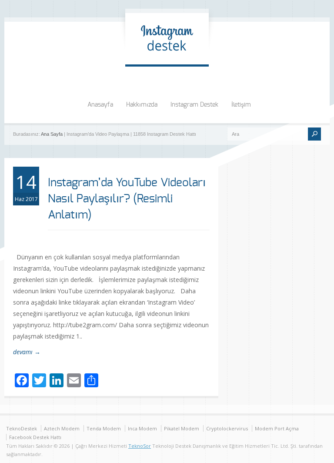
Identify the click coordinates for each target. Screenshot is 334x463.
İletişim (241, 105)
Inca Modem (142, 428)
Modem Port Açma (277, 428)
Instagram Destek (194, 105)
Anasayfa (100, 105)
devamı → (26, 352)
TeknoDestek (21, 428)
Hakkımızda (141, 105)
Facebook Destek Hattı (35, 437)
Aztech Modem (62, 428)
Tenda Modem (104, 428)
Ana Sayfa (52, 134)
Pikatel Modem (181, 428)
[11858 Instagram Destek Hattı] (167, 55)
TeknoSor (139, 446)
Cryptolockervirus (227, 428)
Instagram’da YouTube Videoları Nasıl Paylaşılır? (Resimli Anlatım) (127, 199)
